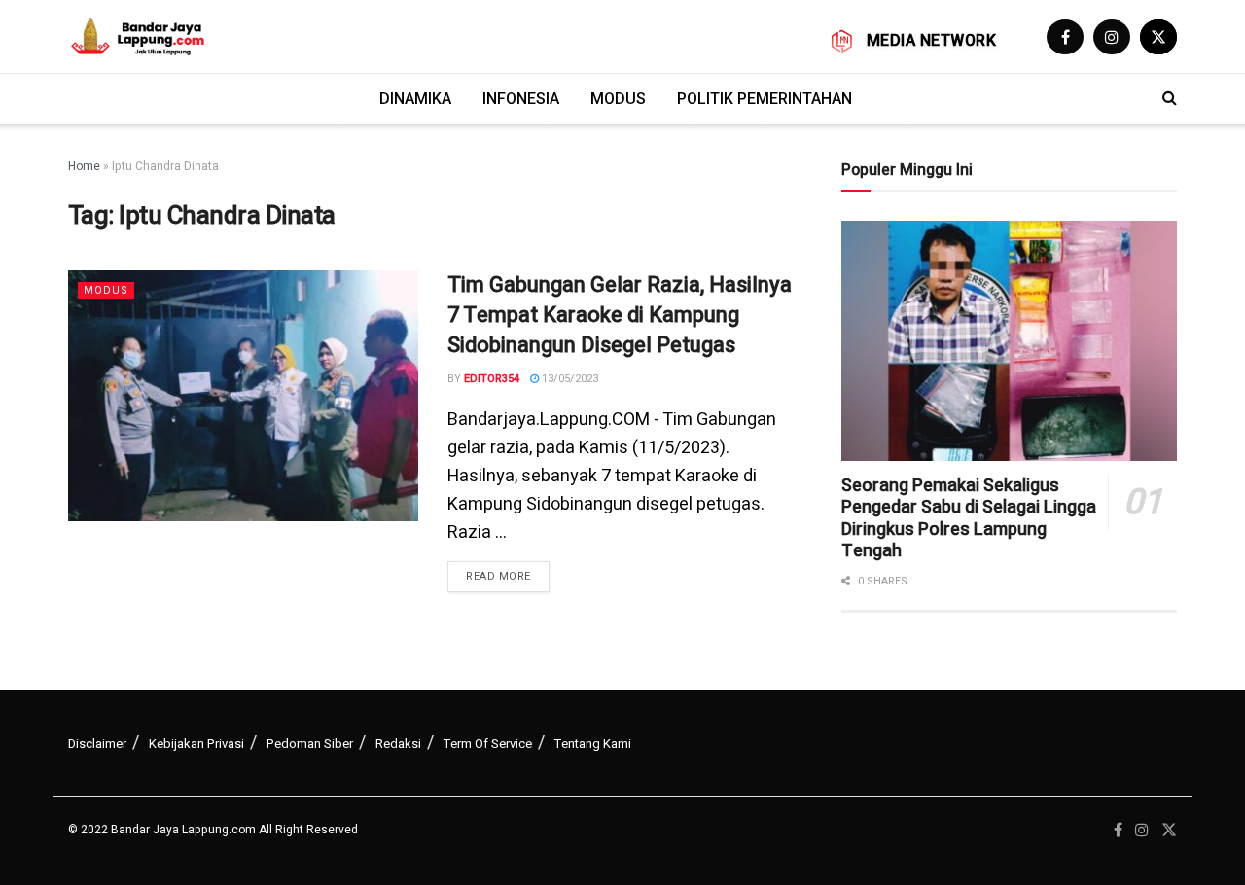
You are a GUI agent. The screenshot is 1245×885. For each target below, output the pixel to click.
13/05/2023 (568, 379)
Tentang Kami (592, 743)
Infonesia (520, 98)
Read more (498, 576)
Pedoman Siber (310, 743)
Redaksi (398, 743)
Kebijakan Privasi (196, 743)
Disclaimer (97, 743)
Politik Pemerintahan (764, 98)
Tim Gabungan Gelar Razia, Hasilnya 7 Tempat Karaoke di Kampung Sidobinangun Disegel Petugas (619, 315)
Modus (618, 98)
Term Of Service (488, 743)
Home (84, 166)
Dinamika (415, 98)
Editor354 (491, 379)
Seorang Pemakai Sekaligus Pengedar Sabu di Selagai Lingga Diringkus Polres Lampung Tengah (968, 519)
